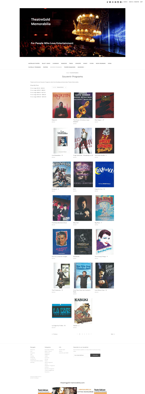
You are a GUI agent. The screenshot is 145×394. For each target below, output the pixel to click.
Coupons (32, 353)
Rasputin (54, 120)
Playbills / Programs (34, 67)
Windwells (76, 256)
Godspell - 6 (55, 189)
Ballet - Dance (46, 63)
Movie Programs (101, 63)
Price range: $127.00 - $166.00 (38, 94)
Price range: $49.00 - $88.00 (37, 90)
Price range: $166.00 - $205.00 (38, 96)
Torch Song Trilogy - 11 (101, 256)
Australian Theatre (34, 63)
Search (125, 1)
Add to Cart (62, 106)
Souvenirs (81, 67)
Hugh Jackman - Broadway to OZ (83, 155)
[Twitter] (107, 2)
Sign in (131, 1)
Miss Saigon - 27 (99, 120)
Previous (55, 334)
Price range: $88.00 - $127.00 (38, 92)
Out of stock (62, 142)
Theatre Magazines (69, 67)
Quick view (61, 104)
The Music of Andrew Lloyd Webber (81, 120)
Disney (85, 63)
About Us (32, 349)
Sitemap (32, 362)
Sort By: (54, 87)
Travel (71, 63)
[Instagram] (118, 2)
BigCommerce (38, 376)
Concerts (78, 63)
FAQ (31, 354)
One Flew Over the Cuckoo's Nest (81, 291)
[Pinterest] (113, 2)
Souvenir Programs (56, 67)
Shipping (32, 357)
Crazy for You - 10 (100, 189)
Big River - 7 (98, 222)
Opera (109, 63)
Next (112, 334)
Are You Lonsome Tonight (59, 256)
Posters (45, 67)
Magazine (64, 63)
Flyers (91, 63)
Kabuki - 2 (76, 325)
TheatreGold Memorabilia (36, 360)
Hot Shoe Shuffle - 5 (101, 155)
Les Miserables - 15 (57, 155)
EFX (74, 189)
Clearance (56, 63)
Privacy (32, 356)
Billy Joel (76, 222)
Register (136, 1)
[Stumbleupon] (121, 2)
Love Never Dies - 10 (101, 290)
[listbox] (62, 87)
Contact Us (33, 359)
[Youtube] (115, 2)
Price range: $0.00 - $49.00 (37, 88)
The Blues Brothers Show (59, 222)
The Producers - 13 (57, 290)
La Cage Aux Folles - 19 (58, 325)
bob (31, 351)
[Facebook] (110, 2)
